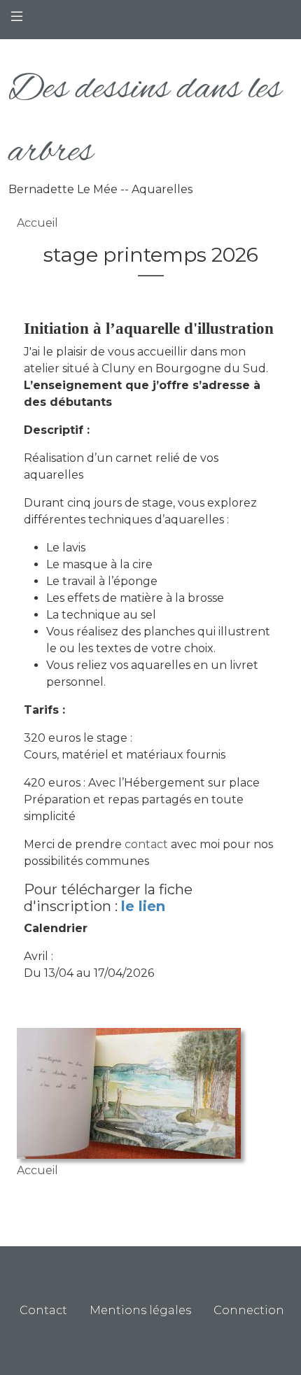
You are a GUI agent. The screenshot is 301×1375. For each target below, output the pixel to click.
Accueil (37, 223)
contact (146, 844)
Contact (43, 1310)
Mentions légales (140, 1310)
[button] (129, 1094)
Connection (249, 1310)
